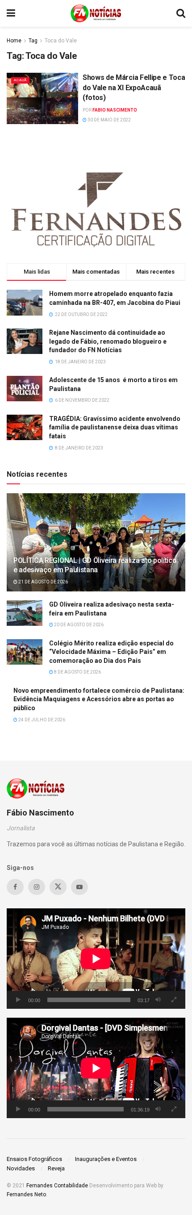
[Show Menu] (11, 13)
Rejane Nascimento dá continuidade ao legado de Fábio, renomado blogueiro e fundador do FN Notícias (108, 341)
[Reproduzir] (18, 999)
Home (14, 40)
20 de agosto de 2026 (78, 624)
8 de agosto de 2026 (77, 672)
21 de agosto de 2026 (42, 581)
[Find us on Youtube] (79, 887)
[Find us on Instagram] (36, 887)
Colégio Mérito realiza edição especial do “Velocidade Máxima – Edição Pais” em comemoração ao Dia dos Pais (111, 652)
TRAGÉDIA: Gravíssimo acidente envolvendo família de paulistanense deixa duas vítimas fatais (114, 427)
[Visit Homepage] (96, 13)
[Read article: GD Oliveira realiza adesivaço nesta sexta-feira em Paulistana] (24, 613)
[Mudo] (158, 999)
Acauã (20, 80)
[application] (96, 958)
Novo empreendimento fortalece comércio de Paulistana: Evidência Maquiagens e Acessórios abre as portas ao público (98, 699)
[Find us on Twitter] (58, 887)
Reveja (56, 1168)
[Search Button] (180, 13)
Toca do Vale (61, 40)
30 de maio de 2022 (109, 119)
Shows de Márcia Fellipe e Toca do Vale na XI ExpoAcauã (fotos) (134, 87)
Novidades (21, 1168)
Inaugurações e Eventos (106, 1159)
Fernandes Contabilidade (57, 1185)
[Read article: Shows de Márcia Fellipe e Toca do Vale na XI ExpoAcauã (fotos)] (42, 98)
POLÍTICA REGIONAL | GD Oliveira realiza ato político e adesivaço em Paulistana (94, 565)
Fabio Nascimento (114, 110)
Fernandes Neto (26, 1194)
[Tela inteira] (173, 999)
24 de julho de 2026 (41, 719)
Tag (33, 40)
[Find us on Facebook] (15, 887)
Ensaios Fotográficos (34, 1159)
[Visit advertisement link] (96, 207)
